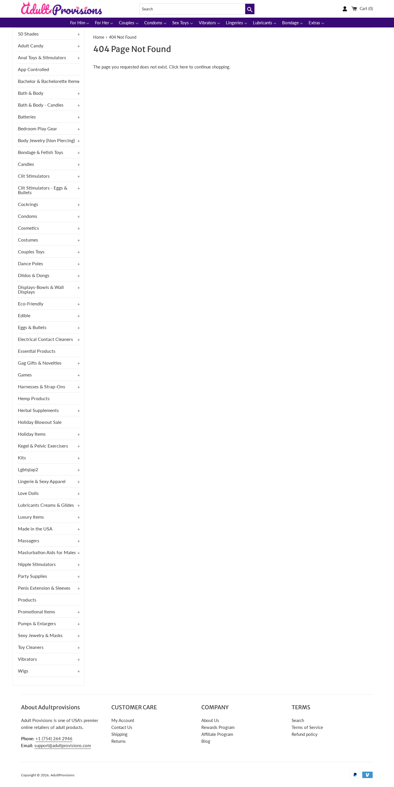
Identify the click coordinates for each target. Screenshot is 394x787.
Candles (26, 164)
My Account (122, 720)
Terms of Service (307, 727)
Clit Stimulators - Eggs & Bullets (42, 190)
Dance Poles (30, 263)
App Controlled (33, 69)
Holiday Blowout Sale (39, 422)
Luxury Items (31, 516)
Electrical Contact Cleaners (45, 339)
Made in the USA (35, 528)
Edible (24, 315)
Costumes (28, 239)
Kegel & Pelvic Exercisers (43, 445)
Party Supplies (32, 576)
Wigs (23, 670)
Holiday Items (32, 434)
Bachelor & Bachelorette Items (48, 81)
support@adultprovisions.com (62, 745)
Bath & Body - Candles (40, 104)
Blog (205, 741)
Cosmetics (28, 228)
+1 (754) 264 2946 (53, 738)
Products (27, 599)
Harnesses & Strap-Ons (41, 386)
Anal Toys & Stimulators (42, 57)
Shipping (119, 734)
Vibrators (27, 659)
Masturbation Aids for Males (47, 552)
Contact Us (121, 727)
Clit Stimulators (34, 176)
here (184, 66)
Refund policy (305, 734)
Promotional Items (36, 611)
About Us (210, 720)
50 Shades (28, 33)
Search (298, 720)
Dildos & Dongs (33, 275)
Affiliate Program (217, 734)
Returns (118, 741)
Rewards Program (217, 727)
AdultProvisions (62, 775)
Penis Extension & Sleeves (44, 588)
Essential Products (36, 351)
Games (25, 374)
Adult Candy (30, 45)
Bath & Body (30, 93)
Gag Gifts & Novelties (39, 362)
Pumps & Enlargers (37, 623)
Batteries (27, 116)
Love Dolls (28, 493)
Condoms (27, 216)
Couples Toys (31, 251)
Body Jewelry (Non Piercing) (46, 140)
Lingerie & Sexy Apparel (41, 481)
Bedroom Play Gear (37, 128)
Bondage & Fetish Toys (40, 152)
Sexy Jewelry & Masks (40, 635)
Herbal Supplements (38, 410)
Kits (22, 457)
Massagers (28, 540)
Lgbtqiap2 (28, 469)
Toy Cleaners (31, 647)
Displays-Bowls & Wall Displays (41, 289)
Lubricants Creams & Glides (46, 505)
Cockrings (28, 204)
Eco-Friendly (30, 303)
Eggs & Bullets (32, 327)
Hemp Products (34, 398)
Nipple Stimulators (37, 564)
